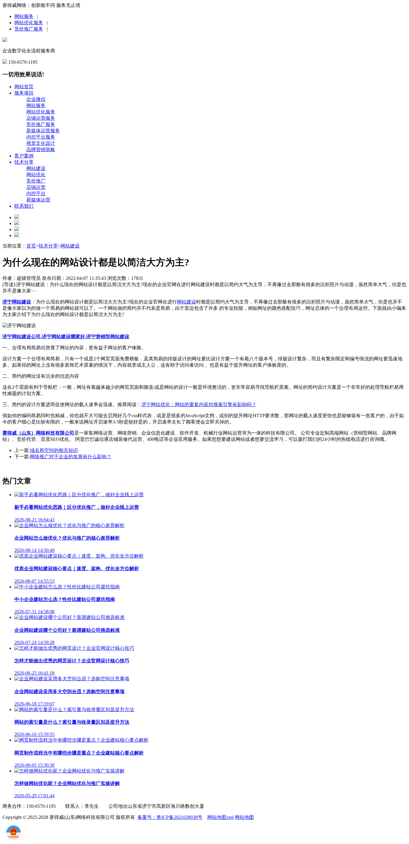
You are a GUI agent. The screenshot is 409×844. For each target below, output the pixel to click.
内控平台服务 (40, 136)
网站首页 (24, 86)
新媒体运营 (38, 199)
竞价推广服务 (28, 28)
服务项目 (24, 92)
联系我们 (24, 206)
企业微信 (36, 99)
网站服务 (24, 16)
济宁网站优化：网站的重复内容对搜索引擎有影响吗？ (198, 404)
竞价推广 (36, 180)
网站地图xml (220, 817)
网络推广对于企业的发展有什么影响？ (70, 456)
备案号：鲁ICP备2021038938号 (169, 817)
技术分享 (24, 162)
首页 (31, 245)
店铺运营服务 (40, 118)
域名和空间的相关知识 (54, 450)
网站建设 (36, 168)
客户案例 (24, 155)
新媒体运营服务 (43, 130)
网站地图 (244, 817)
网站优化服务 (28, 22)
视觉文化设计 (40, 143)
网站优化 (36, 174)
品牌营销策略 (40, 149)
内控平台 (36, 193)
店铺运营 (36, 187)
